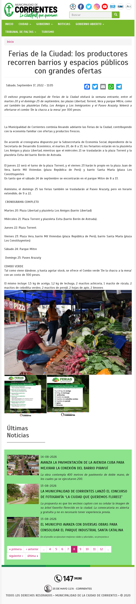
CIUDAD (24, 24)
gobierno (43, 24)
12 (101, 549)
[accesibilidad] (73, 7)
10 (87, 549)
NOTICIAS (64, 24)
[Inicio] (32, 10)
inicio (9, 24)
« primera (15, 549)
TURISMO (47, 32)
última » (32, 556)
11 (94, 549)
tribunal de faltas (19, 32)
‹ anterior (32, 549)
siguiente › (16, 556)
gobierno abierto (89, 24)
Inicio (10, 42)
